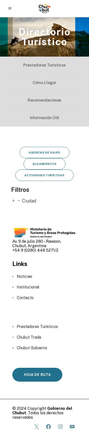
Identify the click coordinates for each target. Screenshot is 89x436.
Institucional (28, 287)
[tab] (44, 201)
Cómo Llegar (44, 82)
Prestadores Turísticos (44, 65)
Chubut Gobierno (32, 348)
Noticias (24, 276)
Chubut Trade (29, 337)
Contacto (25, 297)
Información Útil (44, 117)
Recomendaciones (45, 100)
